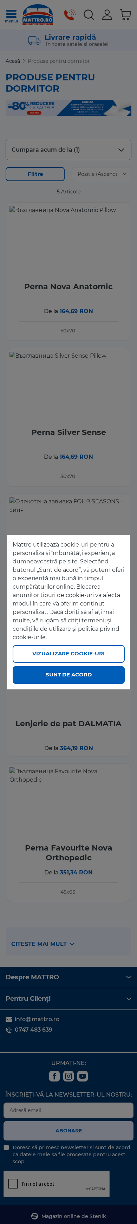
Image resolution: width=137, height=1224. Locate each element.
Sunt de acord (69, 674)
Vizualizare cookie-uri (68, 653)
